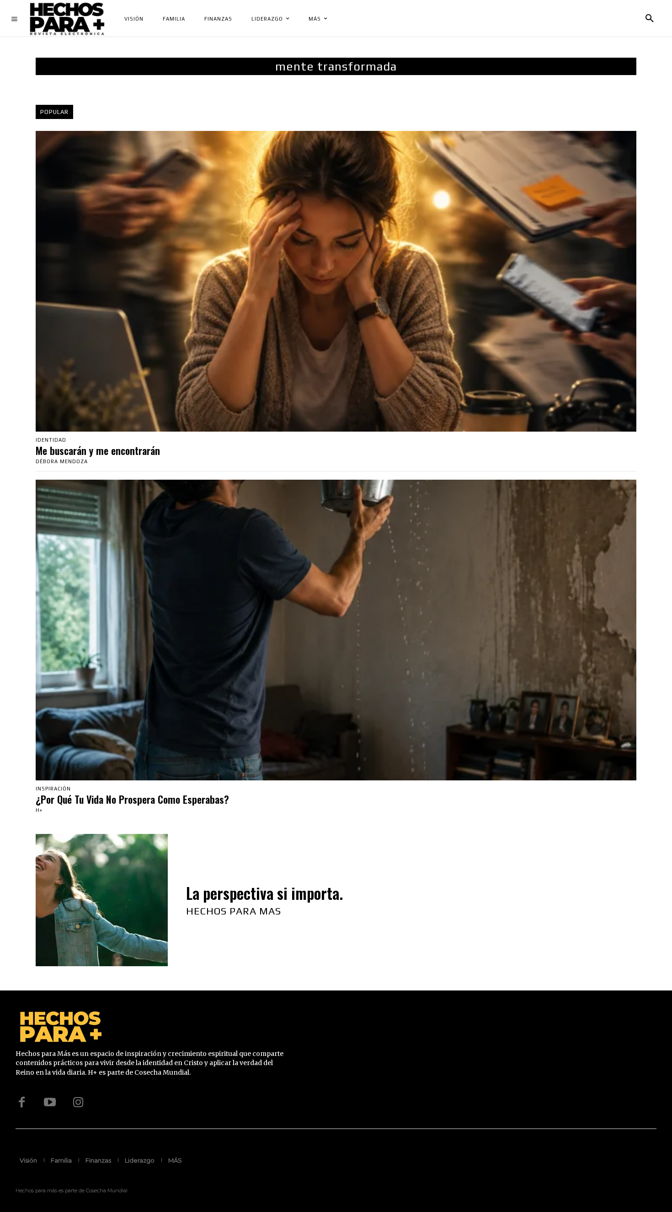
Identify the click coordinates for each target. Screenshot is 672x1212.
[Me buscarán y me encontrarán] (336, 281)
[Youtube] (50, 1103)
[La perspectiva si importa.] (102, 900)
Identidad (51, 440)
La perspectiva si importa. (264, 893)
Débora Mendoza (62, 461)
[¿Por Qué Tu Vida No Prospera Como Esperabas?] (336, 630)
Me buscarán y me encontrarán (98, 450)
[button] (650, 19)
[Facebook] (21, 1103)
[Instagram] (78, 1103)
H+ (39, 810)
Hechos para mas (233, 911)
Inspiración (53, 788)
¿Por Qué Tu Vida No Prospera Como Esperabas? (132, 799)
